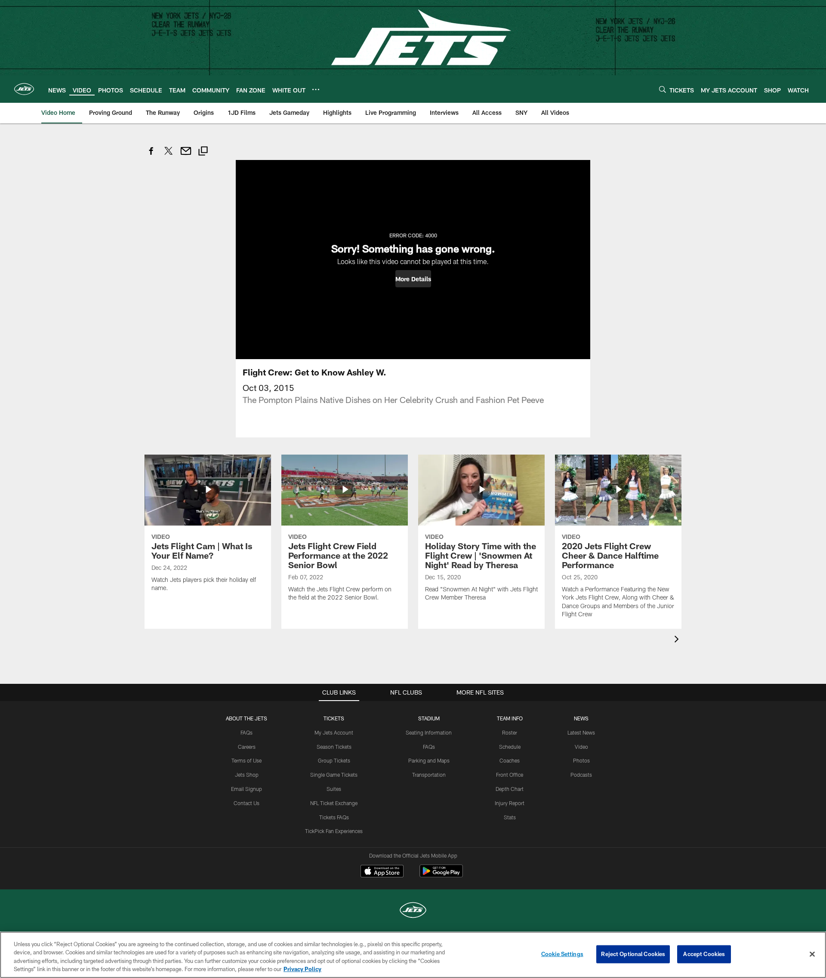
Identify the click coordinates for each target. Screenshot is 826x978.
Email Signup (246, 789)
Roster (509, 732)
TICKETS (334, 718)
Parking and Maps (429, 760)
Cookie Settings (562, 953)
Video (581, 747)
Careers (247, 747)
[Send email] (186, 155)
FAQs (246, 732)
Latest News (581, 732)
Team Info (510, 718)
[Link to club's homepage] (24, 89)
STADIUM (429, 718)
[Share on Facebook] (151, 155)
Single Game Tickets (334, 775)
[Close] (812, 953)
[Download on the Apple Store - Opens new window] (382, 872)
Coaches (509, 760)
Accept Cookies (704, 953)
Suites (334, 789)
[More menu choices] (315, 89)
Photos (581, 760)
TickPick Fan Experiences (334, 831)
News (581, 718)
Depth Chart (510, 789)
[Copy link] (203, 152)
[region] (413, 955)
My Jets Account (333, 732)
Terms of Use (246, 760)
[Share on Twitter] (169, 155)
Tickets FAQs (334, 817)
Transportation (429, 775)
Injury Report (509, 803)
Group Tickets (334, 760)
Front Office (509, 775)
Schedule (510, 747)
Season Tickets (334, 747)
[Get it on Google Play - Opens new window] (441, 875)
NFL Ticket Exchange (334, 803)
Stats (510, 817)
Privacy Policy (302, 969)
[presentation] (678, 640)
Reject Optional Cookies (633, 953)
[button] (413, 278)
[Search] (662, 89)
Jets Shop (247, 775)
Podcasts (581, 775)
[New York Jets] (413, 911)
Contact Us (246, 803)
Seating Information (429, 732)
